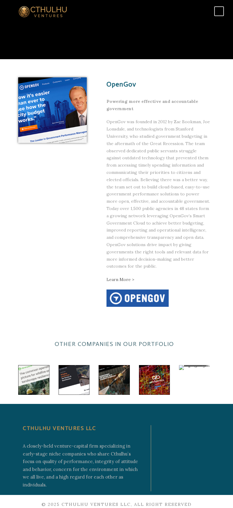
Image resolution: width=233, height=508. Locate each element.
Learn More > (120, 279)
